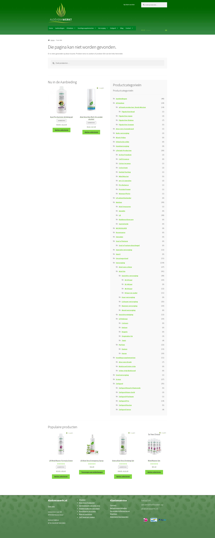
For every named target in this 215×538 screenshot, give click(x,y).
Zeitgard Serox (125, 409)
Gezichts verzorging (130, 276)
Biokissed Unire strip (127, 366)
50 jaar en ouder (131, 293)
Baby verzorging (122, 133)
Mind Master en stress (87, 511)
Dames (124, 349)
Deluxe (124, 327)
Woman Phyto (124, 193)
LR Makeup (123, 319)
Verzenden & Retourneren (120, 511)
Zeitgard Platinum (126, 396)
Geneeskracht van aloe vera (89, 505)
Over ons (51, 506)
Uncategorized (122, 258)
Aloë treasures (125, 206)
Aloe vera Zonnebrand (125, 129)
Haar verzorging (128, 297)
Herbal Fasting (125, 172)
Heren (124, 353)
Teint (124, 340)
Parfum (122, 345)
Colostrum (123, 168)
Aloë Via (122, 271)
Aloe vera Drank (125, 362)
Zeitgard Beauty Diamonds (130, 388)
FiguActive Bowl (128, 111)
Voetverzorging (122, 375)
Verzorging (102, 28)
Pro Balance (124, 185)
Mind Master (124, 176)
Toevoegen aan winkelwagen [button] (92, 472)
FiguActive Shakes (126, 120)
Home (51, 28)
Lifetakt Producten (123, 150)
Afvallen (82, 500)
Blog (121, 28)
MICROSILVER (121, 228)
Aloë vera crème (125, 267)
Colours (125, 323)
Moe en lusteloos (85, 514)
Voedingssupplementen (86, 28)
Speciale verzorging (124, 250)
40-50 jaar (128, 288)
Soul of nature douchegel (129, 245)
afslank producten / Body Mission (132, 107)
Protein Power (125, 189)
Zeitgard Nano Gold (127, 392)
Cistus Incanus (125, 163)
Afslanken (70, 28)
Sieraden (119, 237)
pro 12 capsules (125, 180)
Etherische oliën (122, 142)
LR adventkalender (123, 198)
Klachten (113, 514)
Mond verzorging (128, 310)
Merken (119, 202)
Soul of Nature (122, 241)
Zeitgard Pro (124, 401)
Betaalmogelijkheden (118, 508)
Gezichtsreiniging (126, 314)
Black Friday (121, 137)
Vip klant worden (129, 5)
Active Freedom (125, 155)
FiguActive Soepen (126, 124)
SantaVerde (123, 224)
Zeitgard (113, 28)
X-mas (118, 379)
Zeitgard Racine (125, 405)
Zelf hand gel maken (87, 517)
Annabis (122, 211)
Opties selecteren (61, 130)
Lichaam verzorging (130, 301)
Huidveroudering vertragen (89, 508)
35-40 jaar (128, 284)
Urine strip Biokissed (127, 370)
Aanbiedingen (59, 28)
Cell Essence (124, 159)
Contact (128, 28)
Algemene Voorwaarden (119, 517)
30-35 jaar (128, 280)
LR (120, 215)
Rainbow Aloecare (126, 219)
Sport (118, 254)
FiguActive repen (125, 116)
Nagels (125, 332)
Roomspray (120, 232)
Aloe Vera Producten (87, 503)
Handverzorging (122, 146)
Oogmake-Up (127, 336)
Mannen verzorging (129, 306)
